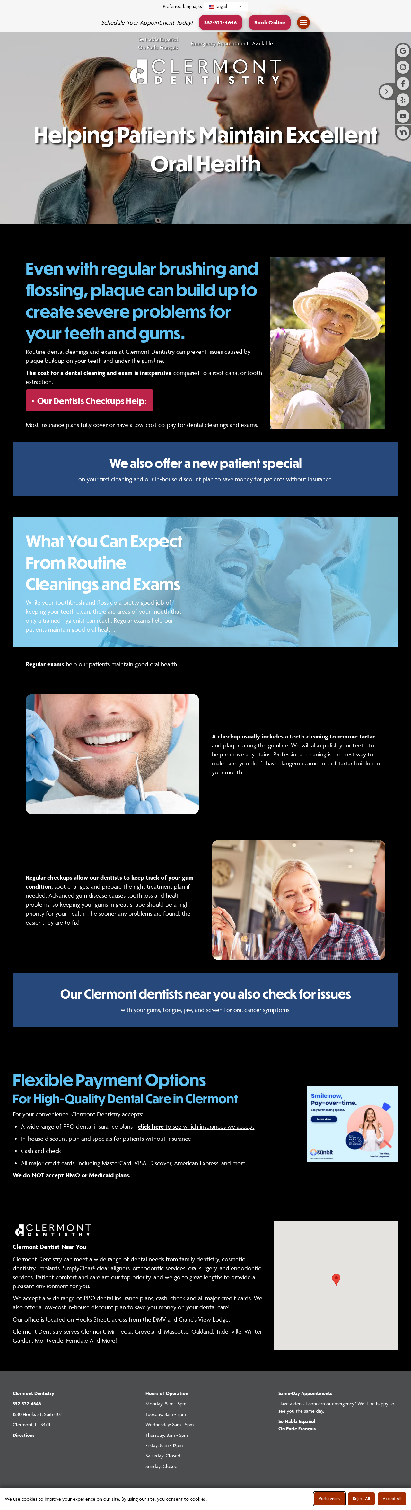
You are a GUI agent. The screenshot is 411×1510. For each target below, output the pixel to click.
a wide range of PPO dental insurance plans (97, 1298)
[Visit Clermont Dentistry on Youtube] (403, 116)
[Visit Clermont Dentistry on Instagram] (403, 67)
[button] (270, 22)
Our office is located (39, 1319)
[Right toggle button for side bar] (386, 91)
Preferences (329, 1498)
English (221, 6)
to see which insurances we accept (196, 1126)
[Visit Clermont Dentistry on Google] (403, 50)
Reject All (361, 1498)
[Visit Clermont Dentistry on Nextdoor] (403, 132)
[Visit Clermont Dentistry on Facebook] (403, 83)
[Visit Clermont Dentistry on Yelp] (403, 99)
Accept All (392, 1498)
